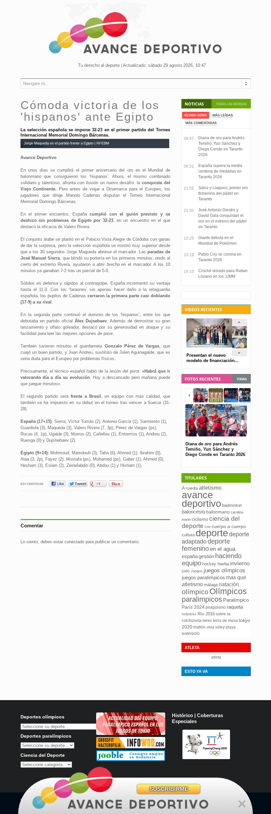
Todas (242, 379)
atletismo (210, 488)
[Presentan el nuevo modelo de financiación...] (239, 335)
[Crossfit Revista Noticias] (130, 746)
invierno (240, 563)
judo (186, 571)
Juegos (197, 571)
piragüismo (216, 607)
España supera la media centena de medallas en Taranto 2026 (220, 171)
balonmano (218, 511)
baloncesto (193, 511)
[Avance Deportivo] (135, 35)
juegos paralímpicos (203, 577)
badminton (232, 505)
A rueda (190, 488)
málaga (211, 584)
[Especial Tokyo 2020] (130, 733)
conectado (74, 541)
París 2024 (193, 607)
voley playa (225, 627)
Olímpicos (228, 591)
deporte (212, 533)
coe (208, 527)
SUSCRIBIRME (168, 789)
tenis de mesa (225, 620)
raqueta (235, 607)
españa (190, 556)
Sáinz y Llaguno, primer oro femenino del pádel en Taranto (223, 193)
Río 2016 (206, 613)
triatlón (199, 627)
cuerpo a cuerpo (229, 526)
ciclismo (200, 519)
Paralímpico (236, 600)
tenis (207, 620)
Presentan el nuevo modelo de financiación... (212, 358)
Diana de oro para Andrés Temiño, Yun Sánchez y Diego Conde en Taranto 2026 (215, 449)
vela (210, 627)
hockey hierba (215, 563)
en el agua (222, 549)
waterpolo (191, 633)
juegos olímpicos (224, 570)
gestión (206, 556)
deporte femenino (206, 545)
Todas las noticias (231, 104)
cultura (188, 534)
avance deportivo (201, 499)
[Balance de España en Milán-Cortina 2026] (239, 347)
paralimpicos (202, 599)
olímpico (195, 592)
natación (229, 584)
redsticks (189, 614)
